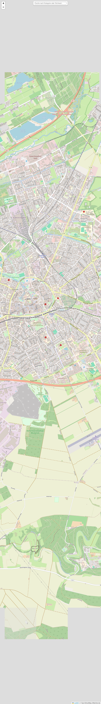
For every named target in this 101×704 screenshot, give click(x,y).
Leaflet (76, 703)
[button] (3, 3)
